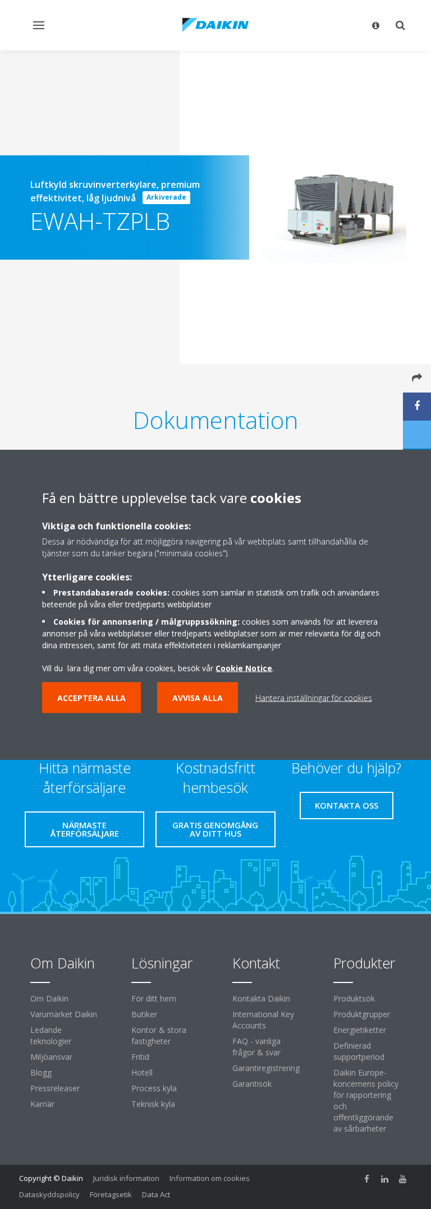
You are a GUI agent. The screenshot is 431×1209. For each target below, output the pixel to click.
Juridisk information (126, 1178)
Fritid (140, 1056)
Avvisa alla (197, 698)
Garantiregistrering (266, 1068)
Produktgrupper (361, 1014)
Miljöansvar (51, 1056)
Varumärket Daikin (63, 1014)
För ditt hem (153, 998)
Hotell (142, 1072)
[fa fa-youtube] (403, 1179)
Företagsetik (111, 1194)
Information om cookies (209, 1178)
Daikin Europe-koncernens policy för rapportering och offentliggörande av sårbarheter (365, 1100)
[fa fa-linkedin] (385, 1179)
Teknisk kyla (153, 1104)
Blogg (41, 1072)
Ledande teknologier (50, 1035)
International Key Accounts (263, 1020)
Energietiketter (359, 1030)
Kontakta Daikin (261, 998)
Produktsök (354, 998)
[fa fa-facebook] (367, 1179)
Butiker (144, 1014)
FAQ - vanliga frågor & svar (256, 1047)
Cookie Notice (244, 668)
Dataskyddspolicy (49, 1194)
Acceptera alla (91, 698)
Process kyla (154, 1088)
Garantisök (252, 1083)
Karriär (42, 1104)
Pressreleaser (55, 1088)
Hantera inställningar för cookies (313, 698)
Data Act (156, 1194)
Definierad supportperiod (358, 1051)
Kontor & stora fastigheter (158, 1035)
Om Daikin (49, 998)
